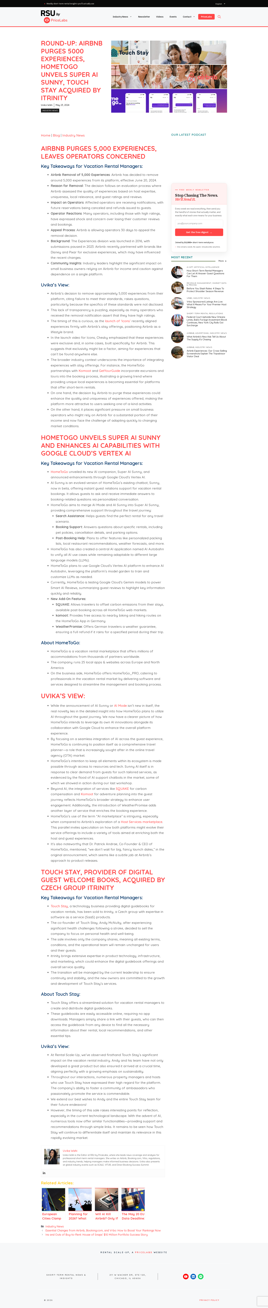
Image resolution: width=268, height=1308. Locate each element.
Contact (187, 16)
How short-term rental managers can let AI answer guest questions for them (205, 273)
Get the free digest (199, 232)
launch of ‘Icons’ (118, 321)
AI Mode (120, 706)
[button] (219, 16)
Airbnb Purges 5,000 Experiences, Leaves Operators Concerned (99, 152)
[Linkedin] (44, 1173)
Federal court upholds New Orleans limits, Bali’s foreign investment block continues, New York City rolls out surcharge (207, 321)
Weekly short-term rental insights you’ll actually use (70, 3)
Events (173, 16)
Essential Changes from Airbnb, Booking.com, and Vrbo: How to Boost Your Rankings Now (103, 1230)
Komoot (85, 371)
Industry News (120, 16)
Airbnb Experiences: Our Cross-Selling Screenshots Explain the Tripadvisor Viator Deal (207, 353)
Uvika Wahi (46, 105)
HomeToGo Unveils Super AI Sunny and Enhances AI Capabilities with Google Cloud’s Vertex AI (101, 445)
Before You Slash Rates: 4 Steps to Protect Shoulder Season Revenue (205, 290)
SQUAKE (122, 789)
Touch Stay (59, 906)
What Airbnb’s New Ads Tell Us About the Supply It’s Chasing (206, 338)
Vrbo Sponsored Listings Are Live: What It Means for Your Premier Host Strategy (206, 304)
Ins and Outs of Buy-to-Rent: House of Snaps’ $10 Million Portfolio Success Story (96, 1234)
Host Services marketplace (141, 822)
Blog (56, 135)
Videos (159, 16)
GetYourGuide (109, 371)
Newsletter (144, 16)
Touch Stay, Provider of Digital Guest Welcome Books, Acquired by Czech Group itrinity (103, 880)
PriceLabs (206, 16)
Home (45, 135)
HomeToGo (59, 472)
